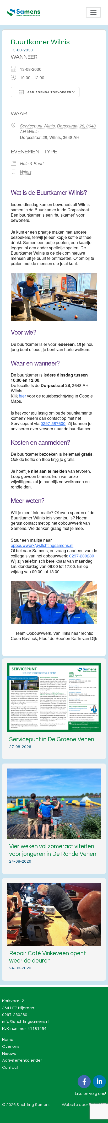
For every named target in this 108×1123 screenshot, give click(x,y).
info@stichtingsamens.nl (25, 1021)
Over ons (10, 1046)
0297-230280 (81, 556)
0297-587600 (53, 423)
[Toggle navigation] (93, 12)
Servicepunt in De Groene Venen (51, 740)
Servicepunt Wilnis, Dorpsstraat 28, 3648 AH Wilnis (58, 129)
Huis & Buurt (32, 163)
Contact (10, 1067)
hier (22, 396)
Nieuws (9, 1053)
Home (7, 1040)
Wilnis (25, 172)
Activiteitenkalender (22, 1060)
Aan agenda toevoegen (48, 92)
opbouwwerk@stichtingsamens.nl (42, 545)
